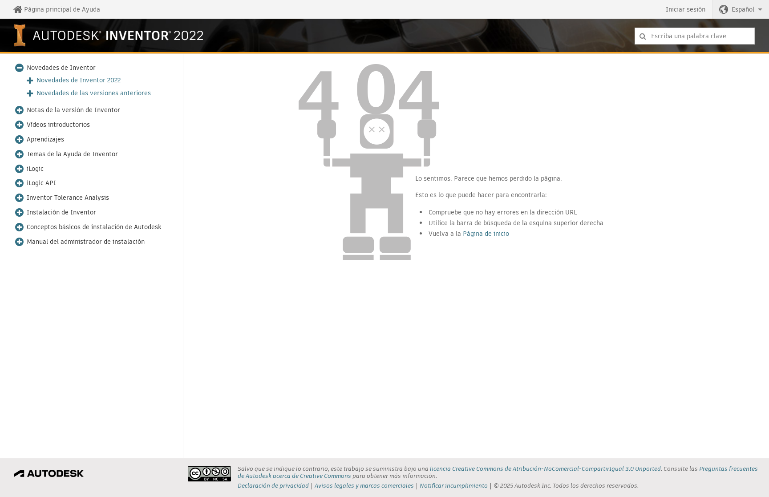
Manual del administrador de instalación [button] (86, 242)
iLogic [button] (35, 169)
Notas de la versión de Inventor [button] (73, 110)
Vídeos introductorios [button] (58, 125)
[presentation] (209, 473)
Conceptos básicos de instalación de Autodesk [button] (94, 227)
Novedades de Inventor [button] (61, 68)
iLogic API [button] (41, 183)
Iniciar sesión (685, 9)
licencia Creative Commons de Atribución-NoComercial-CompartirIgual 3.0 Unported (545, 469)
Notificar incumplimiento (454, 485)
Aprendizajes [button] (45, 139)
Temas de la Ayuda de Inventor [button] (72, 154)
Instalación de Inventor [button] (61, 212)
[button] (740, 9)
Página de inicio (486, 233)
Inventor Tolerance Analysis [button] (68, 198)
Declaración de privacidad (273, 485)
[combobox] (695, 36)
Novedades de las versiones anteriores (93, 93)
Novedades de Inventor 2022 (78, 80)
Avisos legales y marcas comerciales (364, 485)
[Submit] (643, 36)
